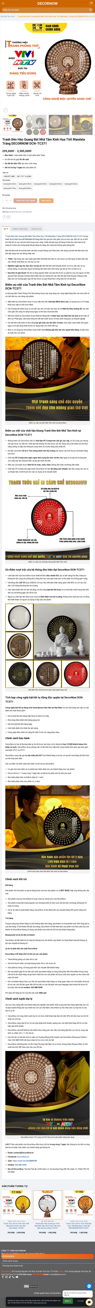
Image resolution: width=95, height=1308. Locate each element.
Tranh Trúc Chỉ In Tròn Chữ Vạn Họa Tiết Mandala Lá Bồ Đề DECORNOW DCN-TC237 (79, 1226)
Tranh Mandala (27, 212)
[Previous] (7, 68)
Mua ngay (46, 201)
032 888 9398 (20, 1165)
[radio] (9, 176)
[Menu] (3, 3)
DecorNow (47, 3)
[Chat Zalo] (89, 1286)
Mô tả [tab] (6, 229)
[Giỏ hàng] (91, 3)
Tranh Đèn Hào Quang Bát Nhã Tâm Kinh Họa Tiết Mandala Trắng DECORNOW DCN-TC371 (44, 236)
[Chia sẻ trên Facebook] (4, 217)
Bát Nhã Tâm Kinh (8, 16)
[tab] (47, 1256)
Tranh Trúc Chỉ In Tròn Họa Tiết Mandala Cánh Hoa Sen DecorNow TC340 (16, 1226)
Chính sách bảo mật (40, 1303)
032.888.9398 (38, 1274)
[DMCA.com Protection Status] (31, 1286)
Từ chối (80, 1301)
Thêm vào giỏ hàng (25, 201)
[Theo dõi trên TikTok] (10, 1277)
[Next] (88, 68)
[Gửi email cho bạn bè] (9, 217)
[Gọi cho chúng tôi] (13, 1277)
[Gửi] (90, 10)
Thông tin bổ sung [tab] (19, 229)
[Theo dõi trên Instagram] (6, 1277)
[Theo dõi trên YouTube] (17, 1277)
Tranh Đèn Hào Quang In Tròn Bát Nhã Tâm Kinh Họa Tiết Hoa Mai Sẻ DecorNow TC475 (47, 1226)
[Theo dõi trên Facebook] (3, 1277)
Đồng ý (68, 1301)
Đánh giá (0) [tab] (36, 229)
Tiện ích (5, 172)
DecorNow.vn (23, 1157)
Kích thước (6, 180)
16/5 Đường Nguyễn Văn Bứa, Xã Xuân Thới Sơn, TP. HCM (34, 1271)
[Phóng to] (5, 110)
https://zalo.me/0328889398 (25, 1161)
